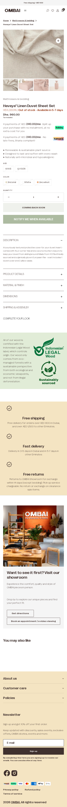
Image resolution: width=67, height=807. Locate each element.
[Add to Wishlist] (58, 35)
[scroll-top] (60, 800)
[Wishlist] (52, 10)
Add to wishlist (33, 228)
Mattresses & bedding (23, 20)
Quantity (7, 190)
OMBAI (15, 802)
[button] (25, 10)
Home (6, 20)
